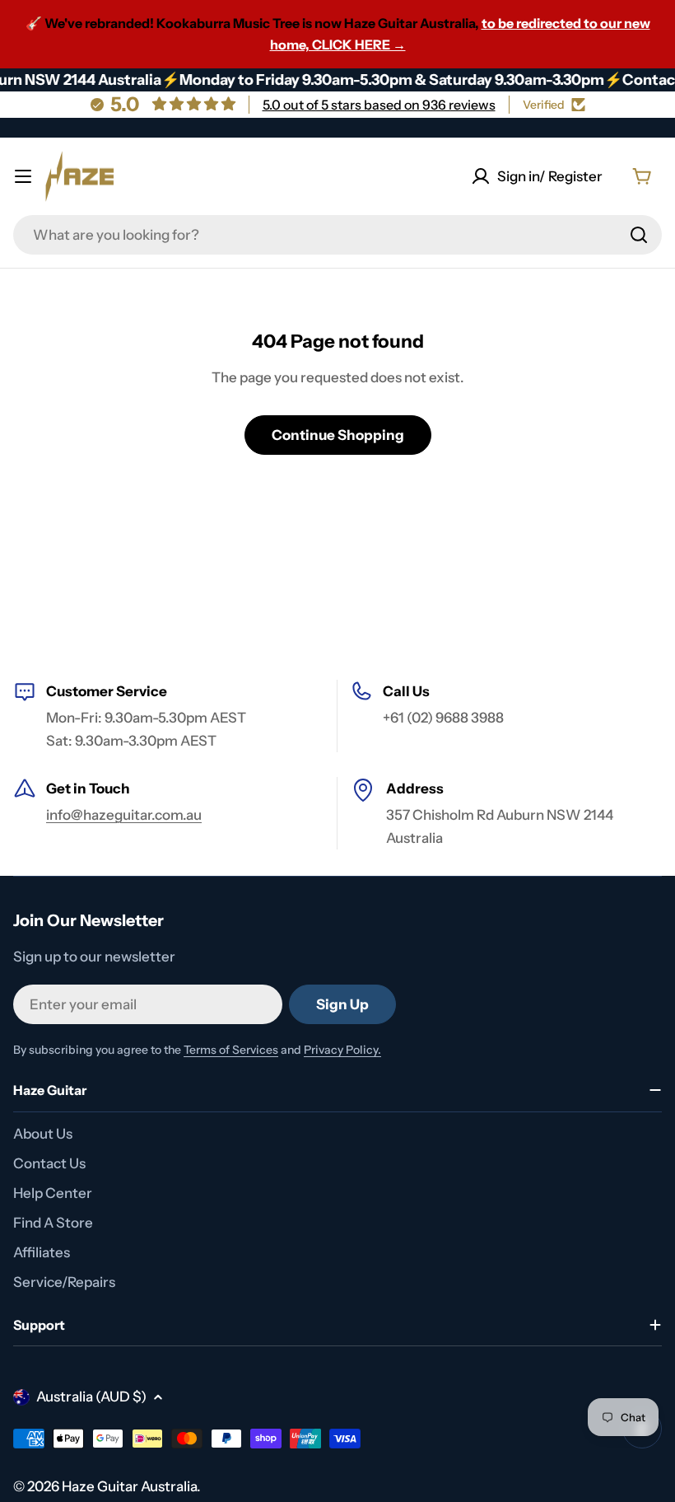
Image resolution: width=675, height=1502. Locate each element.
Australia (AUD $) (91, 1396)
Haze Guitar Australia (129, 1486)
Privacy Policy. (342, 1049)
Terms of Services (231, 1049)
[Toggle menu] (23, 176)
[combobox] (337, 235)
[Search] (639, 235)
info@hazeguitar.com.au (124, 815)
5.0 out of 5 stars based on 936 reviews (379, 104)
